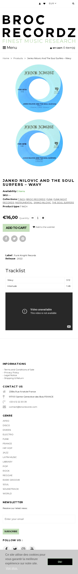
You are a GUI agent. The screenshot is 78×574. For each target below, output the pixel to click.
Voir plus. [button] (12, 568)
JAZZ (5, 452)
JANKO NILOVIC (42, 202)
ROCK (6, 470)
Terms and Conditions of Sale (19, 369)
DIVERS (7, 430)
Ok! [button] (60, 561)
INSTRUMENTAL (23, 202)
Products (18, 58)
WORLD (7, 493)
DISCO (6, 425)
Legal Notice (10, 375)
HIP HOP (7, 448)
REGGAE (8, 475)
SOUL (6, 484)
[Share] (6, 238)
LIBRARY (7, 461)
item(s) (64, 47)
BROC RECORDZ (35, 199)
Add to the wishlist (45, 227)
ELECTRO (8, 434)
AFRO (6, 420)
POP (5, 466)
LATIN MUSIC (10, 457)
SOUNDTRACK (11, 489)
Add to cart (16, 228)
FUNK (49, 199)
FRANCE (7, 443)
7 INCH (21, 199)
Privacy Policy (11, 372)
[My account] (40, 3)
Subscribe (10, 531)
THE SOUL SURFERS (63, 202)
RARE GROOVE (11, 479)
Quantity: (24, 218)
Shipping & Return (14, 378)
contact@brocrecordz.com (23, 406)
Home (6, 58)
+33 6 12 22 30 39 (18, 401)
